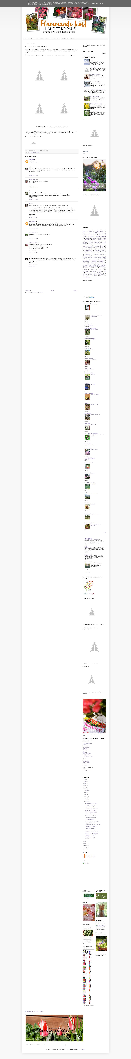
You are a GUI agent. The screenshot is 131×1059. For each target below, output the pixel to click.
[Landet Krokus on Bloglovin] (89, 297)
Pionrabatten (102, 256)
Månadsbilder (40, 38)
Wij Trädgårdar (101, 274)
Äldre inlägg (76, 290)
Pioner (95, 256)
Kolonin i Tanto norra (89, 358)
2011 (85, 847)
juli (86, 792)
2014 (85, 841)
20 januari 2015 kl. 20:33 (33, 199)
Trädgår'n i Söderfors (87, 754)
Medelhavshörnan (86, 252)
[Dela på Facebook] (45, 150)
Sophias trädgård (88, 513)
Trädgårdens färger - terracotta (90, 814)
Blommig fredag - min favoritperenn (91, 815)
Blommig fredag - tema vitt (90, 805)
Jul (98, 247)
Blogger (83, 1049)
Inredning (84, 247)
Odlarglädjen (85, 749)
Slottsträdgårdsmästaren (89, 324)
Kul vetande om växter (97, 249)
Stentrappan (98, 264)
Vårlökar (99, 273)
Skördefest (101, 261)
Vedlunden (93, 269)
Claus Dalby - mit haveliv (89, 482)
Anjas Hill (86, 383)
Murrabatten (94, 253)
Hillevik (84, 246)
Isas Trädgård (87, 314)
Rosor (101, 258)
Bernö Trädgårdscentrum (87, 743)
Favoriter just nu (101, 240)
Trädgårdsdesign (91, 266)
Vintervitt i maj (93, 67)
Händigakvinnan (32, 221)
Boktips (84, 236)
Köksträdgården (88, 250)
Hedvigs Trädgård (101, 245)
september (87, 790)
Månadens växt (103, 252)
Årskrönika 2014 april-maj (90, 837)
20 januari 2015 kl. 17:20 (33, 162)
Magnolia (97, 251)
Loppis (92, 251)
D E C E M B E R (94, 359)
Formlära (91, 242)
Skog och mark (86, 261)
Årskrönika (95, 275)
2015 (85, 788)
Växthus (91, 274)
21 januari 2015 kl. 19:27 (33, 238)
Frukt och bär (96, 242)
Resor (104, 257)
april (86, 796)
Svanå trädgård (88, 348)
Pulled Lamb (93, 504)
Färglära (89, 243)
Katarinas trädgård (32, 232)
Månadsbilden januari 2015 (90, 828)
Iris (95, 247)
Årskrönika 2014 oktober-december (91, 831)
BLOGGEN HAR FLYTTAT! (96, 563)
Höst (91, 246)
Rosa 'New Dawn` (94, 339)
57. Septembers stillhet (88, 325)
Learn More (95, 3)
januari (86, 801)
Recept (99, 257)
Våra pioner (56, 38)
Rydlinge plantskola (86, 770)
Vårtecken (85, 274)
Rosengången (95, 258)
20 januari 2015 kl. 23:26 (33, 217)
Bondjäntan (87, 492)
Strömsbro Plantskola (87, 753)
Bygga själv (88, 238)
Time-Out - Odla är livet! (95, 414)
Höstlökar (96, 246)
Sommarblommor (99, 262)
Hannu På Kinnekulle (89, 393)
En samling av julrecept (89, 555)
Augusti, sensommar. (94, 329)
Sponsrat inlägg (92, 264)
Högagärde (87, 502)
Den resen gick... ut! (94, 404)
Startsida (26, 38)
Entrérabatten (93, 240)
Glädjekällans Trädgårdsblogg (90, 328)
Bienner (84, 231)
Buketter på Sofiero (94, 449)
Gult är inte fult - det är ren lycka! (96, 103)
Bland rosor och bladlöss (89, 523)
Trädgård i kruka (87, 265)
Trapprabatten (103, 264)
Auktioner (84, 229)
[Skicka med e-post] (41, 150)
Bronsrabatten (90, 236)
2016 (85, 787)
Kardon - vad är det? (94, 493)
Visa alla (104, 532)
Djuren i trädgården (101, 239)
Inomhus (30, 152)
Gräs (99, 243)
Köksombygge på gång (95, 394)
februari (86, 799)
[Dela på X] (44, 150)
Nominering (96, 254)
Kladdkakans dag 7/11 (89, 547)
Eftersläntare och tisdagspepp (90, 817)
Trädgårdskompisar (100, 266)
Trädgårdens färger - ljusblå (90, 822)
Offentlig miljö (102, 254)
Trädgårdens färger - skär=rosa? (91, 803)
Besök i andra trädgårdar (97, 230)
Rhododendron (88, 258)
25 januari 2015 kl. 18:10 (33, 264)
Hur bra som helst (88, 554)
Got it (101, 3)
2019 (85, 781)
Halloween (95, 245)
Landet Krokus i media (99, 250)
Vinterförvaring (86, 271)
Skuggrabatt (94, 261)
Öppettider (86, 459)
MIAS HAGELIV (88, 368)
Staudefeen (85, 752)
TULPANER (93, 374)
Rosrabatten (85, 260)
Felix (29, 203)
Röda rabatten (93, 260)
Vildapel (92, 349)
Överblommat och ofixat (95, 304)
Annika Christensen (33, 179)
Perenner (85, 256)
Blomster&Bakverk (88, 538)
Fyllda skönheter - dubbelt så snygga (91, 821)
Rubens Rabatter (88, 472)
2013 (85, 843)
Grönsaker (104, 243)
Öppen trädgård (86, 277)
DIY (94, 239)
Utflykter (102, 267)
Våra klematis (65, 38)
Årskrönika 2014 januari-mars (90, 838)
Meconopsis (93, 384)
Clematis (99, 238)
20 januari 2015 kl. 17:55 (33, 175)
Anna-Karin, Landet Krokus (91, 854)
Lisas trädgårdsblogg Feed (90, 458)
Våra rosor (48, 38)
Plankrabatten (85, 257)
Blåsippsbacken (101, 234)
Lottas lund (87, 403)
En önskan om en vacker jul (95, 74)
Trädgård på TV (96, 265)
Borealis (84, 744)
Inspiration (90, 247)
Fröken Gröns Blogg (88, 303)
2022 (85, 779)
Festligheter (85, 242)
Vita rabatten (99, 271)
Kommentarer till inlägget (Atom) (37, 292)
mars (86, 798)
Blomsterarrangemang (91, 234)
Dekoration (87, 239)
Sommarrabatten (85, 264)
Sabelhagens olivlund (89, 373)
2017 (85, 785)
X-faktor (89, 275)
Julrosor (103, 247)
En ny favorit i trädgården (94, 96)
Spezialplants (85, 751)
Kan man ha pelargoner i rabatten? (91, 808)
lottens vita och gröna (89, 462)
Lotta (30, 256)
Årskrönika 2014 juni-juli (89, 835)
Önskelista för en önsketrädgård (91, 826)
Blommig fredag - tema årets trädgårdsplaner (93, 824)
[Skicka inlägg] (38, 150)
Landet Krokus (85, 151)
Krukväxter (34, 152)
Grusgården (95, 243)
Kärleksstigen (87, 423)
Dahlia (104, 238)
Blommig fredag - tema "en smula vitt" (97, 111)
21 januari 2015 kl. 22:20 (33, 252)
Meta (30, 190)
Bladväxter (90, 231)
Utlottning (85, 269)
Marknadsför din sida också (88, 153)
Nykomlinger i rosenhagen (89, 369)
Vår (105, 271)
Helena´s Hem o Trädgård (90, 338)
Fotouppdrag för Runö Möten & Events (92, 539)
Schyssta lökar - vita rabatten (90, 806)
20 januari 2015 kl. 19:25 (33, 186)
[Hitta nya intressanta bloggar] (86, 863)
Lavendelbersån (85, 251)
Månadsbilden (88, 254)
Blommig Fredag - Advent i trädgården (96, 525)
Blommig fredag (100, 233)
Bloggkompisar (99, 231)
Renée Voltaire (87, 572)
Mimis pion (93, 473)
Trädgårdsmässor (86, 268)
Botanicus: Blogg (88, 443)
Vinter (38, 152)
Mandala (103, 251)
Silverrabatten (100, 260)
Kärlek (104, 249)
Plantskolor (90, 257)
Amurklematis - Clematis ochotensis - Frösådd (97, 435)
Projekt (32, 38)
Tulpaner (95, 268)
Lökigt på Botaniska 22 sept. (90, 444)
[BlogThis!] (42, 150)
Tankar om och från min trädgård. (91, 433)
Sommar (91, 262)
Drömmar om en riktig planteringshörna (97, 89)
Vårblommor (89, 273)
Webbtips (95, 274)
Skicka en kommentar (31, 266)
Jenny (30, 166)
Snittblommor (85, 262)
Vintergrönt (93, 271)
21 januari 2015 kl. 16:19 (33, 228)
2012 (85, 845)
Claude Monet (93, 238)
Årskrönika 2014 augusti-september (91, 833)
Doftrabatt (87, 240)
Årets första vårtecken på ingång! (91, 812)
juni (86, 794)
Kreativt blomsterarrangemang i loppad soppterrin (96, 315)
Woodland (85, 275)
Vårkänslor (92, 59)
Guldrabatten (87, 245)
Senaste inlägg (28, 290)
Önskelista (73, 38)
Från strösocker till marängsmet (91, 829)
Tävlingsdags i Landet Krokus (95, 81)
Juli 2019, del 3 (93, 424)
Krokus (84, 249)
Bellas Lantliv (31, 159)
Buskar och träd (101, 236)
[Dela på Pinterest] (47, 150)
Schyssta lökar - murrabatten (90, 810)
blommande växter (87, 233)
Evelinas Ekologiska (88, 561)
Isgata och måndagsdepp (89, 819)
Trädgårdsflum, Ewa (33, 242)
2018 (85, 783)
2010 (85, 848)
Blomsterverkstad (88, 448)
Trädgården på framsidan (95, 514)
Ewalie (86, 546)
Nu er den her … (94, 483)
